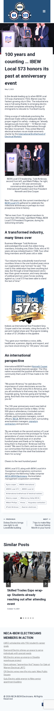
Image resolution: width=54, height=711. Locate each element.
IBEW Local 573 (12, 203)
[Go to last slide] (8, 583)
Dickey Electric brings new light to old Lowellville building (13, 523)
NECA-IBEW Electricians (16, 476)
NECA (15, 419)
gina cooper (11, 485)
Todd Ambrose (12, 507)
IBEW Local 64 (27, 489)
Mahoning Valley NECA (29, 498)
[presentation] (27, 567)
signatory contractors (36, 503)
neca (22, 503)
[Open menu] (44, 11)
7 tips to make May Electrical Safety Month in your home (41, 523)
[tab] (21, 618)
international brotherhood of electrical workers (24, 494)
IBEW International (26, 485)
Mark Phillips (11, 503)
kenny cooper (11, 498)
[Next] (45, 583)
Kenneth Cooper (39, 366)
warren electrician (29, 507)
